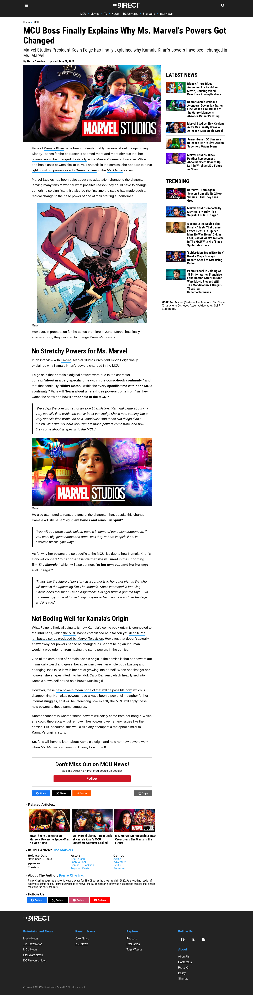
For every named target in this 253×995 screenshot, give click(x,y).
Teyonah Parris (80, 868)
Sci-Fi (117, 865)
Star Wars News (33, 955)
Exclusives (133, 944)
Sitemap (183, 978)
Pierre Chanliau (36, 61)
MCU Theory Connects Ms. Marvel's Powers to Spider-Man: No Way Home (50, 839)
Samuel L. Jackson (82, 865)
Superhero (119, 868)
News (115, 13)
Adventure (119, 862)
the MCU (69, 633)
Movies (95, 13)
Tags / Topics (134, 949)
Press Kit (183, 967)
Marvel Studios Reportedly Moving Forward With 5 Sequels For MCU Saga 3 (204, 211)
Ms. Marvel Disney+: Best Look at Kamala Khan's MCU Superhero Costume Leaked (92, 839)
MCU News (30, 949)
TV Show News (32, 944)
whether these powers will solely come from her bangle (101, 716)
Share (42, 793)
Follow (39, 900)
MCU (83, 13)
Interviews (166, 13)
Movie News (30, 938)
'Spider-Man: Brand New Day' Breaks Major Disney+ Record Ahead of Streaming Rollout (205, 258)
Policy (182, 973)
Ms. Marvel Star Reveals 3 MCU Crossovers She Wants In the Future (135, 839)
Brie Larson (78, 858)
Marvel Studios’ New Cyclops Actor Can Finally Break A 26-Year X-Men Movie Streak (205, 127)
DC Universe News (35, 960)
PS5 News (81, 944)
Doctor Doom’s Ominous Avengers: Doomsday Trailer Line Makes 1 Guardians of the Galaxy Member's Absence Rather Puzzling (205, 109)
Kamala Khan (54, 148)
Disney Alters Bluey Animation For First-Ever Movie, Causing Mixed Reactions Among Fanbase (204, 89)
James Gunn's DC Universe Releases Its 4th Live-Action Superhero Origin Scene (205, 143)
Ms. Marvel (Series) (182, 302)
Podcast (131, 938)
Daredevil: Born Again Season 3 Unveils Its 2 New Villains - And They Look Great (204, 195)
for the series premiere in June (90, 332)
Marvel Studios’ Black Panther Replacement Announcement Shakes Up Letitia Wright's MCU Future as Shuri (204, 162)
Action (117, 858)
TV (105, 13)
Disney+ (38, 154)
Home (26, 22)
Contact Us (185, 962)
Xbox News (82, 938)
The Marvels (63, 850)
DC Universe (130, 13)
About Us (183, 956)
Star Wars (149, 13)
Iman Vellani (78, 862)
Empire (66, 360)
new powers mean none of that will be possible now (93, 690)
